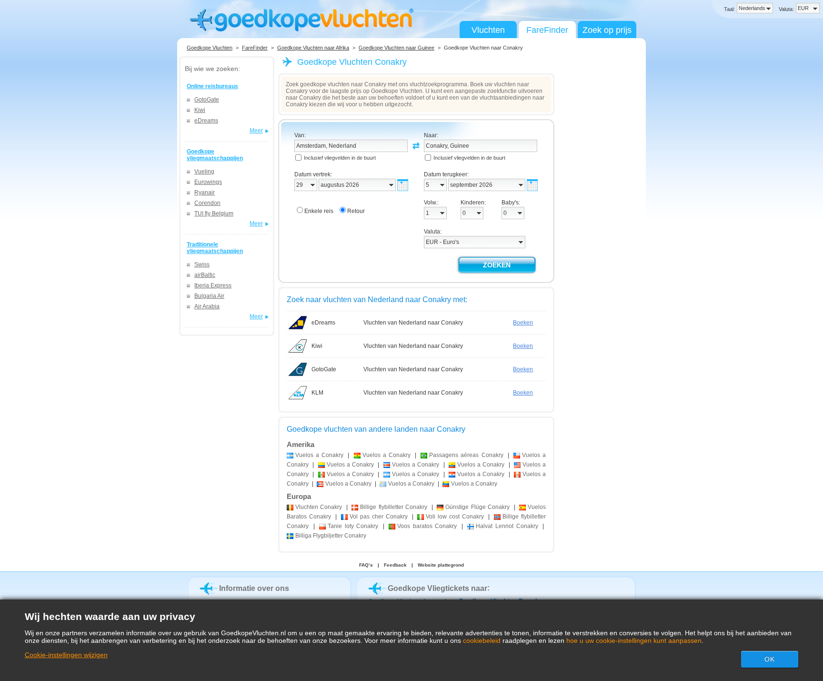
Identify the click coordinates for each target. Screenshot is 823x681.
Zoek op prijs (607, 30)
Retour (356, 211)
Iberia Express (212, 285)
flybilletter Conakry (393, 507)
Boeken (523, 322)
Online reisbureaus (212, 86)
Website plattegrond (441, 565)
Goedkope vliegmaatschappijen (215, 155)
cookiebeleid (482, 640)
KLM (317, 392)
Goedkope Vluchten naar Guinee (396, 48)
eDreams (206, 120)
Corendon (207, 203)
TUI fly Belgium (213, 213)
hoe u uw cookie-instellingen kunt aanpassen (634, 640)
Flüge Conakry (477, 507)
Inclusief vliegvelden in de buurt (340, 158)
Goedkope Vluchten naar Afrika (313, 48)
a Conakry (319, 455)
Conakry (318, 507)
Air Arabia (207, 306)
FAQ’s (366, 565)
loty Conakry (353, 526)
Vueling (204, 171)
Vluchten (488, 30)
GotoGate (206, 99)
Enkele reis (318, 211)
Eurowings (208, 182)
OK (769, 659)
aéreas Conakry (466, 455)
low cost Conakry (455, 516)
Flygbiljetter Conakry (330, 535)
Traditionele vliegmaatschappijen (215, 247)
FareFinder (547, 30)
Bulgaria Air (209, 296)
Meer (256, 130)
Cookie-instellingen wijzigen (66, 655)
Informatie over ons (254, 588)
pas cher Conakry (379, 516)
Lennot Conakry (507, 526)
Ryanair (204, 192)
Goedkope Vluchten (209, 48)
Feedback (395, 565)
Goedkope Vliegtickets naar (437, 588)
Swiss (202, 264)
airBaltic (204, 275)
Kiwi (199, 110)
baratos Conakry (427, 526)
